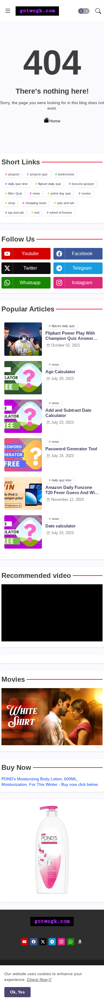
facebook (82, 253)
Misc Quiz (15, 193)
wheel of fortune (61, 212)
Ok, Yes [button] (17, 992)
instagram (82, 282)
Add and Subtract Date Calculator (68, 413)
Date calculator (60, 525)
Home (54, 120)
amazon (13, 174)
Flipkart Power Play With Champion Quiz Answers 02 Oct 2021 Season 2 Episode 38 (70, 336)
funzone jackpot (83, 184)
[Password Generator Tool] (23, 454)
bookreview (66, 174)
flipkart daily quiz (49, 184)
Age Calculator (60, 371)
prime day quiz (61, 193)
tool (36, 212)
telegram (82, 268)
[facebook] (33, 941)
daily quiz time (18, 184)
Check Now (37, 979)
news (36, 193)
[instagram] (61, 941)
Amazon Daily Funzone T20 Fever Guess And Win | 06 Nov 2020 (72, 490)
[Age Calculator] (23, 377)
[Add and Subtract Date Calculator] (23, 416)
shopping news (36, 203)
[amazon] (79, 941)
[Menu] (8, 11)
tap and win (16, 212)
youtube (30, 253)
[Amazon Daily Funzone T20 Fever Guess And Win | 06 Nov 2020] (23, 493)
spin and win (65, 203)
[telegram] (52, 941)
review (86, 193)
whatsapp (30, 282)
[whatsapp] (70, 941)
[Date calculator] (23, 532)
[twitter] (43, 941)
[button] (84, 11)
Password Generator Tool (71, 448)
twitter (30, 268)
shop (11, 203)
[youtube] (24, 941)
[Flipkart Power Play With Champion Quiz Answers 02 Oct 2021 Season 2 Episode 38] (23, 339)
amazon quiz (39, 174)
